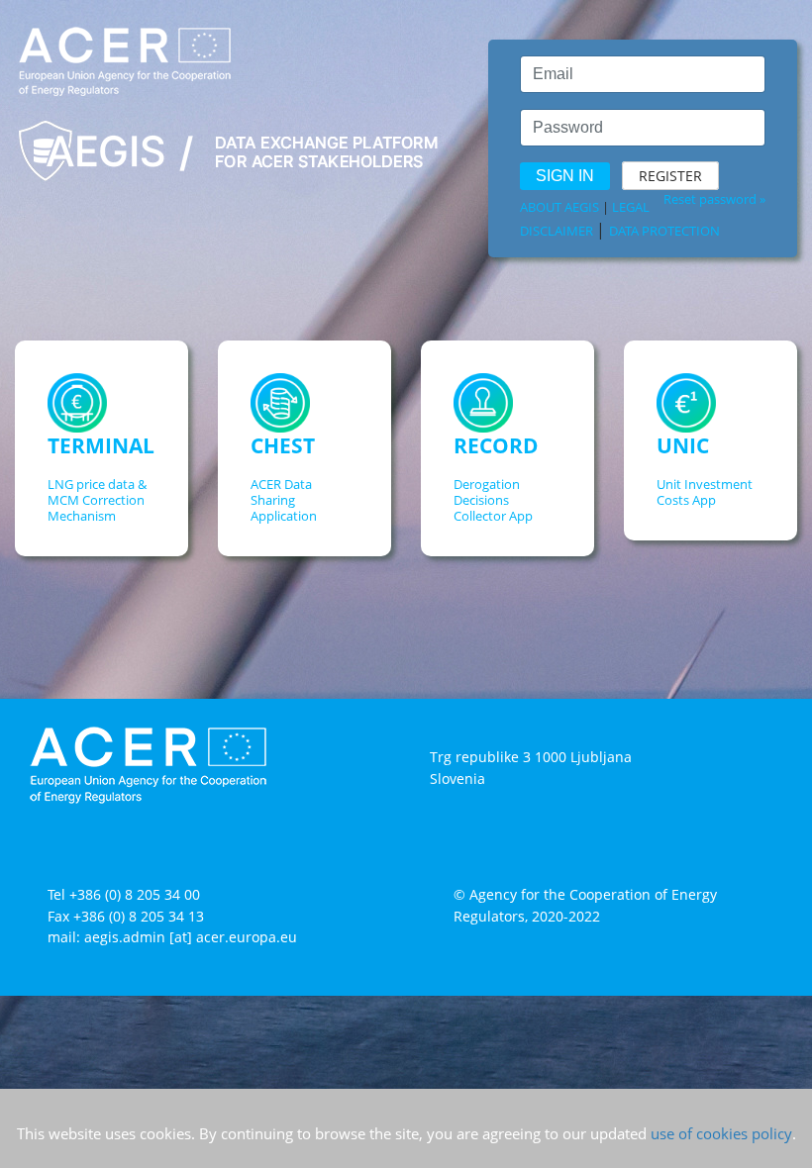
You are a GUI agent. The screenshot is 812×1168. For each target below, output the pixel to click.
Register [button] (670, 175)
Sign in (565, 175)
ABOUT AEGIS (559, 207)
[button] (101, 466)
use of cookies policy (721, 1133)
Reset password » (714, 199)
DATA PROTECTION (664, 231)
